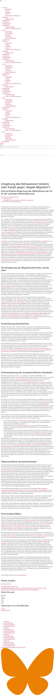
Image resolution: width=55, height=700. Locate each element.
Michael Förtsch (7, 584)
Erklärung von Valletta (29, 242)
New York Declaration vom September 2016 (42, 535)
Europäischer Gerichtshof (20, 200)
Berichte (21, 433)
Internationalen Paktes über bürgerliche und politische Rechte (26, 444)
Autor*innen (8, 36)
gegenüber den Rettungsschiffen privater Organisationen (15, 316)
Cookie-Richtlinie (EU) (9, 626)
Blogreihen (8, 35)
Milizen (9, 306)
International (6, 25)
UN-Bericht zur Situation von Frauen (26, 425)
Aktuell (2, 387)
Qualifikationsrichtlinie (32, 382)
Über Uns (5, 7)
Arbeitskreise (6, 22)
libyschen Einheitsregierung (12, 313)
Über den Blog (9, 33)
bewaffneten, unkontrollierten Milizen (33, 313)
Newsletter (8, 12)
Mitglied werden (9, 19)
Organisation (8, 9)
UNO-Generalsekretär (41, 433)
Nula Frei (3, 197)
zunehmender (35, 316)
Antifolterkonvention (6, 446)
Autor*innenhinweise (10, 38)
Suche (1, 144)
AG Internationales (10, 27)
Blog (4, 30)
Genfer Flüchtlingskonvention (22, 379)
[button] (27, 595)
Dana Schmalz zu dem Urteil (43, 222)
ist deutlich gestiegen (30, 520)
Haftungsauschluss (8, 623)
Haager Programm (30, 273)
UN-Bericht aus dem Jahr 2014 (29, 420)
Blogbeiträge (8, 31)
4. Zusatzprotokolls (11, 229)
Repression (42, 316)
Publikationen (6, 39)
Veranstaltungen (7, 23)
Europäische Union (8, 200)
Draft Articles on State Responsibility (12, 469)
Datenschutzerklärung (9, 624)
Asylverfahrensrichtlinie (46, 402)
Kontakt (7, 10)
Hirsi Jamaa (8, 232)
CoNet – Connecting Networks (13, 28)
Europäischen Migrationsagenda (17, 246)
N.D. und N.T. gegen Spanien (34, 219)
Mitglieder (5, 17)
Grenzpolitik (30, 200)
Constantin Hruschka (13, 197)
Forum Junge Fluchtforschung (12, 15)
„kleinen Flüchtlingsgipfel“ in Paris (34, 247)
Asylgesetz (43, 382)
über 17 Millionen (17, 528)
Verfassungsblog (22, 575)
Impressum (6, 621)
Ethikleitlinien (6, 20)
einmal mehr (15, 305)
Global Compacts (11, 535)
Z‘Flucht (7, 14)
